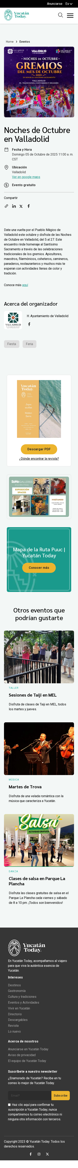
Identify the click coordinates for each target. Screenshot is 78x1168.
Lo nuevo (14, 1031)
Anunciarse (54, 4)
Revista (13, 1026)
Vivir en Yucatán (19, 1008)
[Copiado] (6, 207)
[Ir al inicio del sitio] (16, 19)
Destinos (14, 985)
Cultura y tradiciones (22, 997)
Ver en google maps (26, 177)
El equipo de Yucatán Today (27, 1061)
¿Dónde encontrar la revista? (39, 459)
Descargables (18, 1020)
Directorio (15, 1014)
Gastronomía (17, 991)
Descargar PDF (39, 449)
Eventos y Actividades (23, 1002)
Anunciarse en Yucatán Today (28, 1049)
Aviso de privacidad (22, 1055)
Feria (29, 344)
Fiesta (11, 344)
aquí (25, 285)
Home (10, 41)
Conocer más (39, 568)
